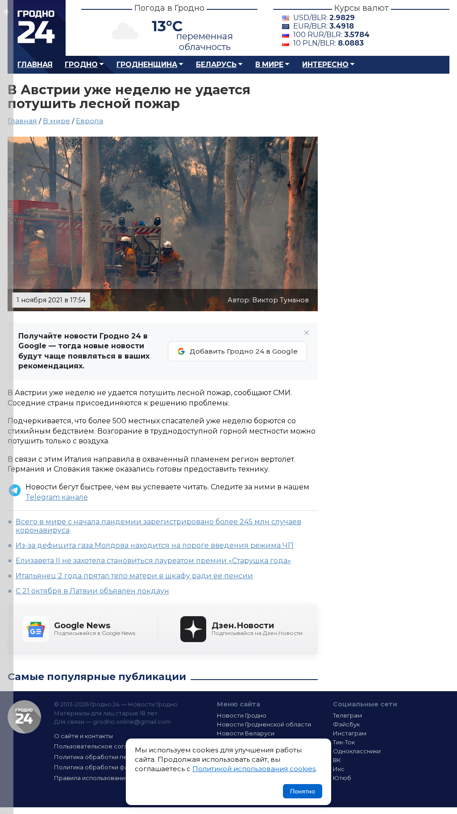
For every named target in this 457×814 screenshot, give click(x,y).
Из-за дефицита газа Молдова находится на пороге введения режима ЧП (155, 545)
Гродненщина (146, 64)
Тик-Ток (344, 742)
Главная (35, 64)
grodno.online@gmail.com (132, 721)
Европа (89, 121)
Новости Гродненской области (264, 724)
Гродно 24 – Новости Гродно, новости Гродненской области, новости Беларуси (37, 28)
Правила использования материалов (110, 777)
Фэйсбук (346, 724)
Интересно (325, 64)
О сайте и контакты (83, 735)
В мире (269, 64)
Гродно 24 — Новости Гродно (24, 717)
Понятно (302, 791)
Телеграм (347, 715)
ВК (337, 760)
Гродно (81, 64)
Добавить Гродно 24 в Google (244, 351)
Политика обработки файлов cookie (109, 767)
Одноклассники (357, 751)
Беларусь (216, 64)
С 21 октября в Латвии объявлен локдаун (92, 591)
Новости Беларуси (245, 733)
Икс (339, 768)
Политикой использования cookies (254, 768)
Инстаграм (349, 733)
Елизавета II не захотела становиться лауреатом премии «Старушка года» (153, 560)
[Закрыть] (307, 333)
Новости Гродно (241, 715)
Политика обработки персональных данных (120, 756)
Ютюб (342, 777)
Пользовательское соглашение (102, 746)
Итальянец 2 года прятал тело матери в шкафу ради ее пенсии (134, 576)
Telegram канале (56, 497)
